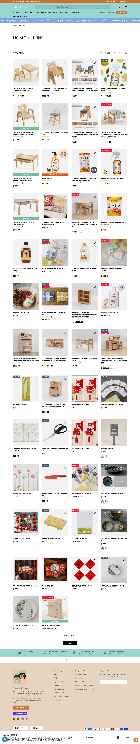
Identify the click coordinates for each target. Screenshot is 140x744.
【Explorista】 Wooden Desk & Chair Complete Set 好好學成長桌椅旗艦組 (114, 361)
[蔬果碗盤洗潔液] (55, 162)
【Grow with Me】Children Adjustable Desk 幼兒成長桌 (22, 180)
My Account (58, 682)
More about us (21, 707)
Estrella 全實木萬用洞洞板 (51, 625)
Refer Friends (59, 689)
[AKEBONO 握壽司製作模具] (55, 522)
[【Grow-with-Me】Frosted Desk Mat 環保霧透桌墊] (55, 206)
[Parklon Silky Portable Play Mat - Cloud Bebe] (26, 432)
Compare (100, 53)
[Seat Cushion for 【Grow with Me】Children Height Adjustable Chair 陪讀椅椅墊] (85, 116)
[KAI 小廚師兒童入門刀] (26, 389)
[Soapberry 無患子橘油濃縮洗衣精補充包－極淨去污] (114, 206)
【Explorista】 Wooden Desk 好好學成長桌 (84, 360)
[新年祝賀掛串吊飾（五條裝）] (26, 522)
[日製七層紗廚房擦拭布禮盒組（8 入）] (55, 252)
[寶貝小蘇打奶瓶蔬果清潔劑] (114, 296)
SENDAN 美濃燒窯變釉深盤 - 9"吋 (112, 493)
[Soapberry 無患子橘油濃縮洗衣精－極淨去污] (85, 252)
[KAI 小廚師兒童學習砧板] (85, 522)
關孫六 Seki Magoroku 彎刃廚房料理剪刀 (55, 450)
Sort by (15, 53)
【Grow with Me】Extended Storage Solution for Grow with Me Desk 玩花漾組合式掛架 (114, 135)
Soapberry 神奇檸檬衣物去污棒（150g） (111, 270)
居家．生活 (28, 13)
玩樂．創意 (51, 13)
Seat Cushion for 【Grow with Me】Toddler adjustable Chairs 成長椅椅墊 (85, 90)
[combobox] (72, 7)
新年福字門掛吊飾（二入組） (81, 448)
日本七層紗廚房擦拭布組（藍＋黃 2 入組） (54, 314)
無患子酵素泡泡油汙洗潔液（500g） (113, 178)
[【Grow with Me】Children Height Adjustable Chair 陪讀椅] (55, 72)
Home (14, 25)
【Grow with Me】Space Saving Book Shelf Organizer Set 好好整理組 (26, 360)
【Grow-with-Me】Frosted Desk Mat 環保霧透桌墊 (54, 224)
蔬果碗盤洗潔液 (47, 178)
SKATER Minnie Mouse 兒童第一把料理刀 (55, 495)
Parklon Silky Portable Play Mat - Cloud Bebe (25, 450)
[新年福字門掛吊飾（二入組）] (85, 432)
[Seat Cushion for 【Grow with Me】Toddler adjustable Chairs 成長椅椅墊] (85, 72)
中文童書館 (16, 13)
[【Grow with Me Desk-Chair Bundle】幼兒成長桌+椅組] (26, 72)
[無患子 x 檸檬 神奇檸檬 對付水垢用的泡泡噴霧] (114, 72)
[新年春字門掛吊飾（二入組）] (85, 389)
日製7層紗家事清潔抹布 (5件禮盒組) (112, 405)
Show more (70, 643)
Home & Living (21, 25)
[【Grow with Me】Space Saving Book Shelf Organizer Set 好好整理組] (26, 342)
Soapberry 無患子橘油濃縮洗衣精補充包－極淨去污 (113, 224)
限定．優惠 (75, 13)
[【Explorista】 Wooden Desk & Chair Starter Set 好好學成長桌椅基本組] (85, 206)
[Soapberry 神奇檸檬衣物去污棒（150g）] (114, 252)
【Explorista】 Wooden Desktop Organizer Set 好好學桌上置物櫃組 (54, 360)
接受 (108, 737)
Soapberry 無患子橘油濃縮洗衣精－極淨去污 (84, 270)
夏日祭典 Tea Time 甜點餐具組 (23, 493)
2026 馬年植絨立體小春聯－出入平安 (25, 586)
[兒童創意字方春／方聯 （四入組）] (85, 570)
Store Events (79, 682)
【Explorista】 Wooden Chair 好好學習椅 (55, 134)
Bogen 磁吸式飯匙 (107, 448)
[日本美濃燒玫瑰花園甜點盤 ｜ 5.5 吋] (114, 570)
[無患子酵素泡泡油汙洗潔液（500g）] (114, 162)
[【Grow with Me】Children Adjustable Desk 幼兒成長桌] (26, 162)
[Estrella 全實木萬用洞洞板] (55, 609)
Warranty (57, 700)
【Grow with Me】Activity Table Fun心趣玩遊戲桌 (24, 224)
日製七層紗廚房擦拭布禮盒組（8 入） (54, 268)
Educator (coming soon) (84, 685)
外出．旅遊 (40, 13)
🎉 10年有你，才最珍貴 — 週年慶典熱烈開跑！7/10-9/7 (62, 20)
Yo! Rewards (58, 685)
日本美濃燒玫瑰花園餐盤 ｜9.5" (23, 625)
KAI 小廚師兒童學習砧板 (79, 538)
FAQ (55, 678)
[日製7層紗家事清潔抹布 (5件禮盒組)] (114, 389)
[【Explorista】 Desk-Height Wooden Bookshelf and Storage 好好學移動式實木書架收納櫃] (85, 296)
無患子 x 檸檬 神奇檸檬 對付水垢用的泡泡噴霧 (113, 90)
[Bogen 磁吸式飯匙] (114, 432)
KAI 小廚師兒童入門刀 (20, 405)
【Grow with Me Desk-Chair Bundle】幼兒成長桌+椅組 (23, 90)
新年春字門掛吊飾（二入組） (81, 405)
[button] (126, 7)
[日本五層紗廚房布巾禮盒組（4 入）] (85, 477)
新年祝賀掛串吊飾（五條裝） (22, 538)
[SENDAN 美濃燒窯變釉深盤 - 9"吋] (114, 477)
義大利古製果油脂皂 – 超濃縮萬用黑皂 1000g (25, 270)
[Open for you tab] (136, 740)
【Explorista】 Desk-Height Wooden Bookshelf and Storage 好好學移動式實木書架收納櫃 (84, 315)
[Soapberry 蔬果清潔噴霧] (26, 296)
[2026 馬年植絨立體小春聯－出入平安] (26, 570)
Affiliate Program (81, 674)
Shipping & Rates (60, 693)
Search (56, 674)
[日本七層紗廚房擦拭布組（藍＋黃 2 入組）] (55, 296)
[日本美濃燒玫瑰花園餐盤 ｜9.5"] (26, 609)
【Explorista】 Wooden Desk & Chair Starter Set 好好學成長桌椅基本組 (84, 225)
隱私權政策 (58, 740)
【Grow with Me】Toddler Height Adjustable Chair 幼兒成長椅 (25, 134)
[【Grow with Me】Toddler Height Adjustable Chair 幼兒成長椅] (26, 116)
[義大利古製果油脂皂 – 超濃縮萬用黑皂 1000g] (26, 252)
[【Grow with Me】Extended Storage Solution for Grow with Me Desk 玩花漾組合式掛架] (114, 116)
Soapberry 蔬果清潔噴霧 (21, 312)
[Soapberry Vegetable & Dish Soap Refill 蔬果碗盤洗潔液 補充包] (85, 162)
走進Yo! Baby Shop (19, 16)
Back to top (70, 659)
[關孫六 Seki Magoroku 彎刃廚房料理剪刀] (55, 432)
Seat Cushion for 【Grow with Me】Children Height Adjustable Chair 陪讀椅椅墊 (85, 135)
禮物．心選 (63, 13)
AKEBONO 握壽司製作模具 (51, 538)
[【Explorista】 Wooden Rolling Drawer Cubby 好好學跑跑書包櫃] (55, 389)
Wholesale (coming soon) (84, 689)
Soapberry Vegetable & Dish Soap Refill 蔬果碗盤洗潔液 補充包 (84, 180)
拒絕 (127, 737)
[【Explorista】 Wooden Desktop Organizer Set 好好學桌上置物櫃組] (55, 342)
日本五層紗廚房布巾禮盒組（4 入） (83, 493)
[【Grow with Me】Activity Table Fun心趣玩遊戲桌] (26, 206)
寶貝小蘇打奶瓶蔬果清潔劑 (109, 312)
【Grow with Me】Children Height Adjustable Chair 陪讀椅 (54, 90)
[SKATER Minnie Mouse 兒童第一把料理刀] (55, 477)
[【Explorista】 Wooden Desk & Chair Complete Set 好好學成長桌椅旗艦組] (114, 342)
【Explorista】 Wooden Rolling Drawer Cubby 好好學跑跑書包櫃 (53, 406)
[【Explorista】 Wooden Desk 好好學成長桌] (85, 342)
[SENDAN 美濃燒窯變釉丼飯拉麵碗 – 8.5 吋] (114, 522)
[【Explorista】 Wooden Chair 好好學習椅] (55, 116)
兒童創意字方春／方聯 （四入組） (82, 586)
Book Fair (78, 678)
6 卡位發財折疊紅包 (48, 586)
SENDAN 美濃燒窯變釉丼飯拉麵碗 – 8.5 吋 (114, 540)
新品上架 (111, 13)
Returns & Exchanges (61, 696)
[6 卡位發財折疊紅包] (55, 570)
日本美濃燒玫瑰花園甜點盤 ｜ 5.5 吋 (112, 586)
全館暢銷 (103, 13)
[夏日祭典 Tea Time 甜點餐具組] (26, 477)
